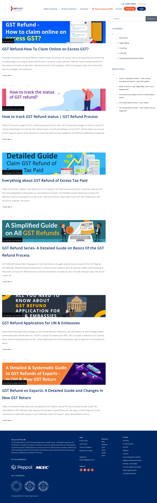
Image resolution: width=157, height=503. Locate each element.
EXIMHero (126, 450)
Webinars (104, 444)
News (103, 455)
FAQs (103, 447)
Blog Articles (8, 41)
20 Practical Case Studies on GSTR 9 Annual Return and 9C (136, 96)
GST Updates (18, 109)
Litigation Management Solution (132, 460)
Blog (103, 442)
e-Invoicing (123, 48)
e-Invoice (125, 454)
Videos (104, 450)
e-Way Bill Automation (129, 473)
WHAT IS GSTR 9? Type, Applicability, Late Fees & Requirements (136, 87)
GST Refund (7, 173)
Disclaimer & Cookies (85, 450)
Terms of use (83, 444)
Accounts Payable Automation (132, 467)
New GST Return (20, 383)
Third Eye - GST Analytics (130, 464)
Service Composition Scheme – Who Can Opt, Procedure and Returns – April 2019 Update (135, 79)
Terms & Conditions (85, 447)
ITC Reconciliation (128, 444)
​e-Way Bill (122, 53)
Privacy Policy (83, 441)
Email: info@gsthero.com (87, 460)
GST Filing (126, 440)
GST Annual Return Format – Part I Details (133, 103)
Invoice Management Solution (132, 457)
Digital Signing (124, 43)
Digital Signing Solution (129, 470)
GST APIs (125, 447)
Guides (104, 453)
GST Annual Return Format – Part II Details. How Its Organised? (137, 109)
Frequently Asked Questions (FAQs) (131, 58)
